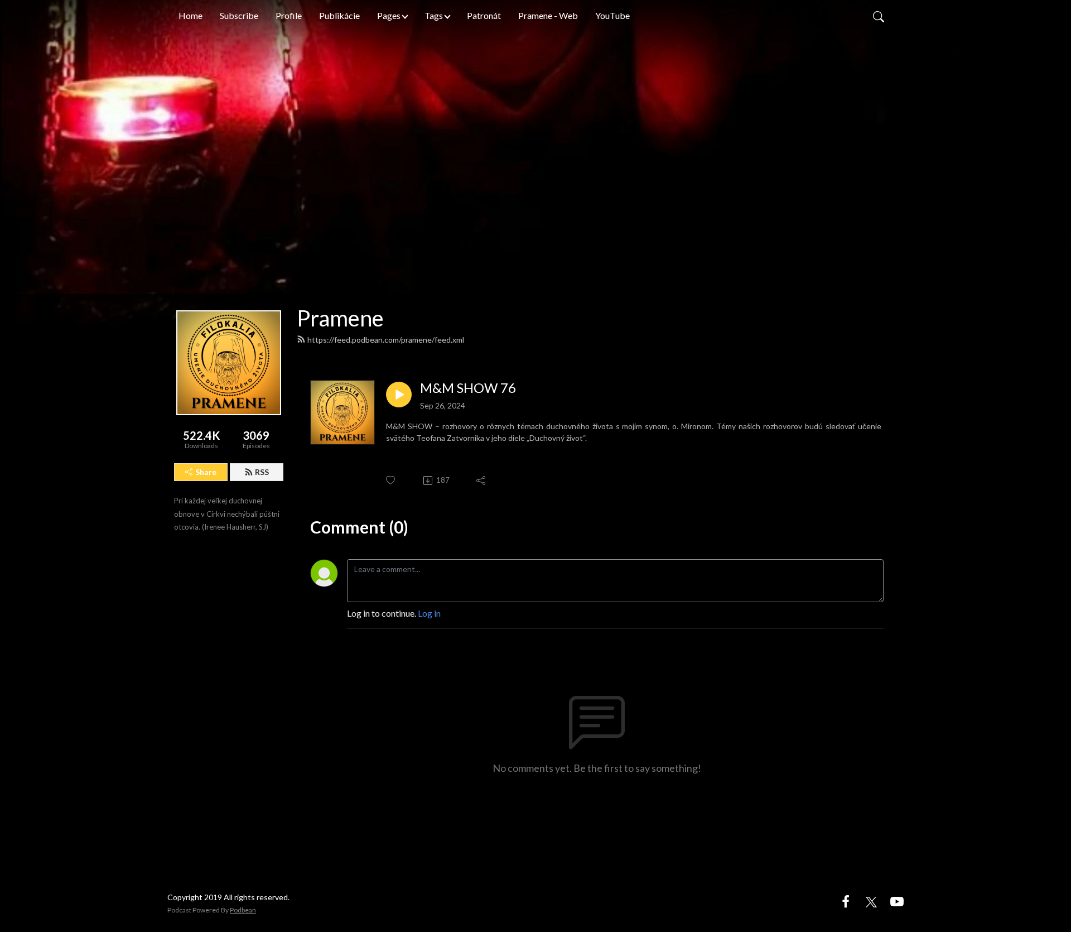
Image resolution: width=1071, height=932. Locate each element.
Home (190, 15)
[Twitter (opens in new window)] (871, 900)
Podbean (243, 910)
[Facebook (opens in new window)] (845, 900)
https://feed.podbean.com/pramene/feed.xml (385, 339)
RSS (262, 472)
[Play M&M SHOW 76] (399, 394)
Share (205, 472)
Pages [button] (389, 15)
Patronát (484, 15)
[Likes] (391, 480)
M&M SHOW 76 (468, 388)
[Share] (481, 480)
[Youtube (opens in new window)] (897, 900)
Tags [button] (433, 15)
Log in (429, 613)
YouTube (612, 15)
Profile (289, 15)
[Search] (879, 15)
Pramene (340, 318)
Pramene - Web (548, 15)
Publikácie (339, 15)
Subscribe (239, 15)
